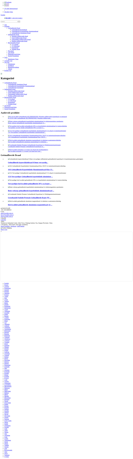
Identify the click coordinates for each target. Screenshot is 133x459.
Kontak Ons (7, 70)
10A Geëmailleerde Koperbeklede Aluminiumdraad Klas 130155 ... (27, 137)
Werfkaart (13, 226)
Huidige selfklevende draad (19, 41)
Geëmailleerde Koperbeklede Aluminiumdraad (25, 31)
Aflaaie (10, 69)
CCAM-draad (16, 46)
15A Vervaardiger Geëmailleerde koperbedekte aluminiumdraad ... (27, 132)
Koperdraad (15, 47)
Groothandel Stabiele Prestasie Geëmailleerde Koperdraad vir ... (26, 146)
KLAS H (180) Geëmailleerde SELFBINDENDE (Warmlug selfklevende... (29, 118)
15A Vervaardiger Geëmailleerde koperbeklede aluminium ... (30, 177)
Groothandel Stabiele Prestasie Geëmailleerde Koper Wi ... (29, 198)
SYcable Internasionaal (11, 8)
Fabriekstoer (11, 64)
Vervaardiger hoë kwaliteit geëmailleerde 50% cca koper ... (29, 184)
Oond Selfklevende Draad (19, 38)
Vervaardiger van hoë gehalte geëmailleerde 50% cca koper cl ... (26, 127)
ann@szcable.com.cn (7, 216)
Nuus (5, 57)
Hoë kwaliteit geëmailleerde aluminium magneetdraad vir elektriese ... (28, 142)
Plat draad (11, 51)
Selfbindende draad (13, 34)
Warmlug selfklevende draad (20, 36)
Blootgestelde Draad (14, 43)
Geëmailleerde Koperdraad (19, 29)
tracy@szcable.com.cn (7, 215)
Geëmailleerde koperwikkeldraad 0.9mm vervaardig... (28, 162)
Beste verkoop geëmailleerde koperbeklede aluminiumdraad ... (31, 191)
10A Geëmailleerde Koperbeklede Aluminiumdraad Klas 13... (30, 170)
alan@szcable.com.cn (7, 213)
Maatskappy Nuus (13, 59)
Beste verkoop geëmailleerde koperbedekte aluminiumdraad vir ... (26, 123)
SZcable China (8, 12)
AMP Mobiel (20, 226)
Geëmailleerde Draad (14, 28)
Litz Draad (11, 52)
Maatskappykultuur (13, 67)
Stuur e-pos (4, 229)
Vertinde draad (16, 49)
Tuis (5, 25)
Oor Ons (6, 62)
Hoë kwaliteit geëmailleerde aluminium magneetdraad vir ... (30, 205)
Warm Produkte (5, 226)
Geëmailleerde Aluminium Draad (21, 33)
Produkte (7, 26)
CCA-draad (15, 44)
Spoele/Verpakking (13, 56)
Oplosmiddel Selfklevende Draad (21, 39)
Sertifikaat (11, 65)
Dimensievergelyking (14, 54)
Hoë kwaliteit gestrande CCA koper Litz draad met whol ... (25, 151)
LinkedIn (3, 220)
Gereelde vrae (8, 61)
